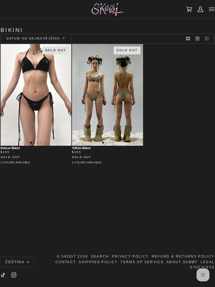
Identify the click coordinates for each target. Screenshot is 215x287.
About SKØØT (182, 262)
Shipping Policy (98, 262)
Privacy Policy (130, 256)
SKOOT (68, 256)
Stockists (202, 267)
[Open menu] (208, 9)
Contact (65, 262)
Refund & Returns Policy (183, 256)
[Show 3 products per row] (197, 38)
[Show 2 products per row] (188, 38)
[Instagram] (13, 274)
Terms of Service (141, 262)
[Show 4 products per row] (208, 38)
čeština (15, 262)
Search (100, 256)
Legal (207, 262)
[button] (31, 143)
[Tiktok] (3, 274)
